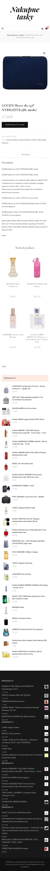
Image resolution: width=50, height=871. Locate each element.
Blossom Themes (24, 864)
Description (26, 154)
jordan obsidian (12, 140)
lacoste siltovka (24, 140)
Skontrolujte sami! (14, 125)
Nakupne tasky (25, 13)
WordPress (25, 867)
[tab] (26, 154)
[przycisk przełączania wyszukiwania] (42, 29)
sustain (33, 140)
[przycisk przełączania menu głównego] (3, 29)
